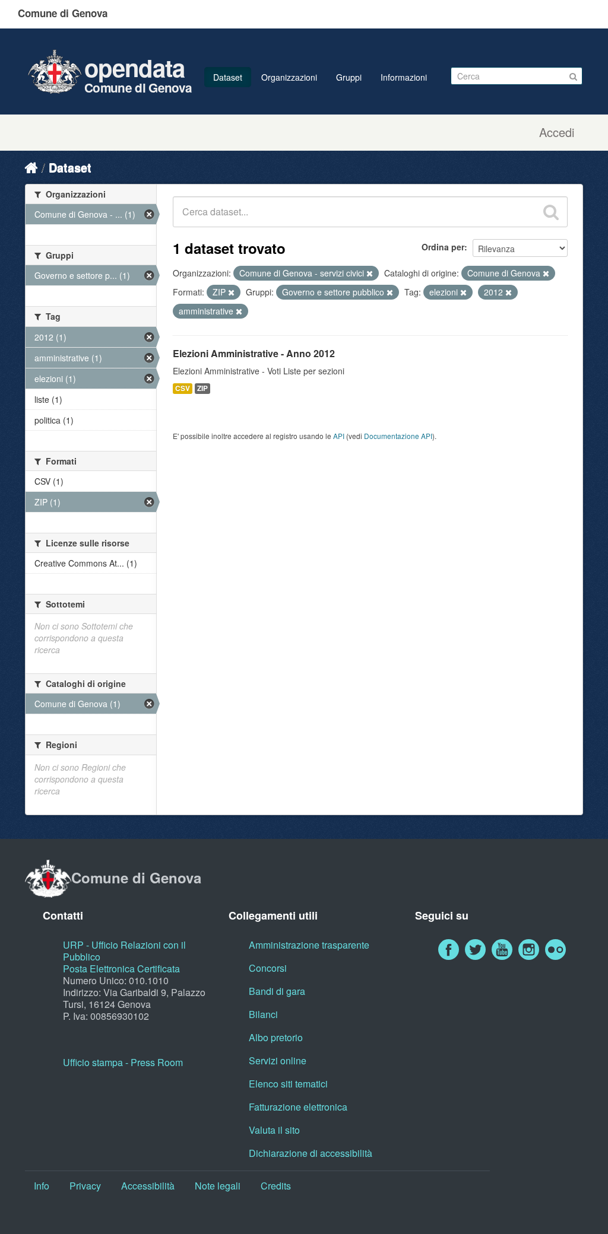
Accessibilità (148, 1185)
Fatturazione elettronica (298, 1107)
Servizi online (277, 1060)
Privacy (85, 1185)
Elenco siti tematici (288, 1083)
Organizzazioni (289, 77)
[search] (551, 212)
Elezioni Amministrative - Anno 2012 (254, 353)
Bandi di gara (277, 991)
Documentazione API (398, 436)
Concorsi (268, 968)
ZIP (202, 388)
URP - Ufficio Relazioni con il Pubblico (124, 950)
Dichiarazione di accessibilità (310, 1153)
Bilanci (263, 1014)
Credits (276, 1185)
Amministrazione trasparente (309, 945)
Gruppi (349, 77)
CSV (182, 388)
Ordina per (443, 247)
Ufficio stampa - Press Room (123, 1062)
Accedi (556, 132)
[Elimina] (369, 273)
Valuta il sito (274, 1130)
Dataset (227, 77)
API (338, 436)
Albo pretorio (276, 1037)
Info (41, 1185)
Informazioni (404, 77)
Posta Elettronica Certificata (121, 968)
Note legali (217, 1185)
